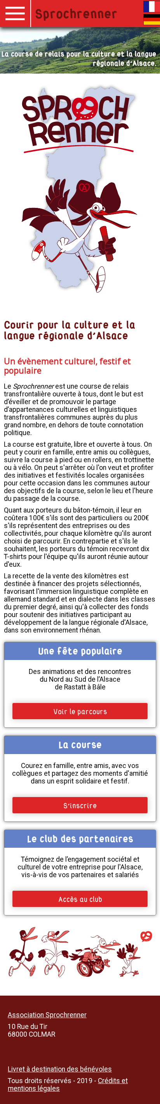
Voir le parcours (80, 710)
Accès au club (80, 898)
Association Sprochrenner (47, 1015)
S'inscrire (80, 804)
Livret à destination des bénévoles (60, 1069)
